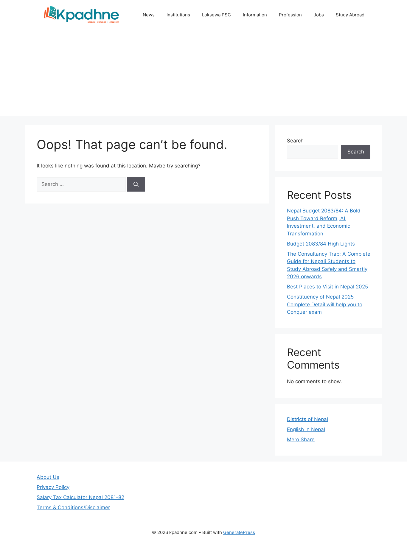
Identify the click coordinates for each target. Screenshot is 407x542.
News (149, 15)
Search (295, 141)
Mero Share (301, 439)
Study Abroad (350, 15)
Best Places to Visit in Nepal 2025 (327, 287)
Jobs (319, 15)
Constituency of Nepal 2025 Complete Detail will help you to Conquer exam (324, 304)
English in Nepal (306, 429)
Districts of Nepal (307, 419)
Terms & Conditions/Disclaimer (73, 507)
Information (255, 15)
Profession (290, 15)
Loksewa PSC (216, 15)
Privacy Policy (53, 487)
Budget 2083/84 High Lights (321, 244)
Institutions (178, 15)
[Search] (136, 184)
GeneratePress (239, 532)
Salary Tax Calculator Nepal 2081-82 (80, 497)
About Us (48, 477)
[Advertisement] (203, 74)
